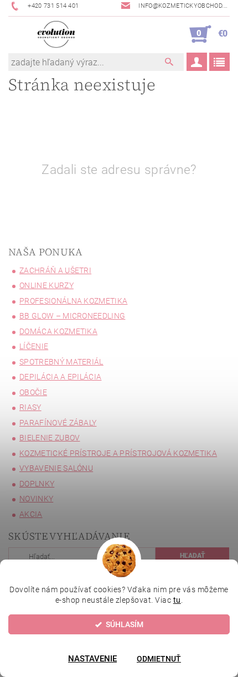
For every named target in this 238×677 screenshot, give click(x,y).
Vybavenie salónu (56, 468)
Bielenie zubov (49, 437)
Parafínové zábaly (57, 422)
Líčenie (33, 346)
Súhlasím (124, 624)
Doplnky (36, 483)
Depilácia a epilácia (60, 376)
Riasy (30, 407)
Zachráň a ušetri (55, 270)
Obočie (33, 392)
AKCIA (31, 514)
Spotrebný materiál (61, 361)
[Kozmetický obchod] (56, 34)
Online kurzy (46, 285)
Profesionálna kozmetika (73, 300)
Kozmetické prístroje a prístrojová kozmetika (118, 453)
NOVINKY (36, 498)
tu (177, 600)
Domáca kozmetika (58, 331)
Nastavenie (92, 659)
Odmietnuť (159, 658)
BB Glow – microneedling (72, 315)
